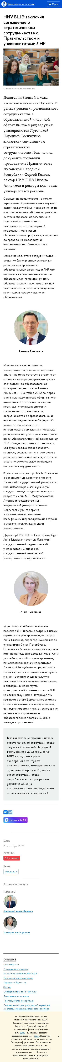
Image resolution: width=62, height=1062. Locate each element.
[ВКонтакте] (5, 812)
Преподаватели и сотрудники (18, 977)
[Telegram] (10, 812)
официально (11, 871)
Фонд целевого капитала (16, 996)
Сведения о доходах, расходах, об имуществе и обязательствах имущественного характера (26, 1007)
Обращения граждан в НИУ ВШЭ (20, 991)
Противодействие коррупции (18, 1000)
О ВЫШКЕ (9, 959)
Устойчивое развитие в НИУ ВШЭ (20, 973)
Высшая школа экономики (21, 3)
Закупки (7, 986)
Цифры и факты (11, 964)
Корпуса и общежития (14, 982)
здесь (22, 1032)
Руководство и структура (15, 968)
